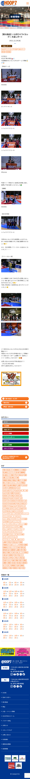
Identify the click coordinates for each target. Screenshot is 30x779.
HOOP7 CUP (19, 498)
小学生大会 (21, 557)
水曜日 (4, 485)
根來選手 (25, 563)
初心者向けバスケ (7, 472)
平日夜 (4, 560)
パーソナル (13, 529)
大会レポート (7, 46)
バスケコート (14, 482)
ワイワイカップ (9, 49)
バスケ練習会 (21, 482)
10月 (15, 591)
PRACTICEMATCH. (21, 503)
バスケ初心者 (16, 472)
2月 (15, 585)
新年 (20, 560)
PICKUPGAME (12, 503)
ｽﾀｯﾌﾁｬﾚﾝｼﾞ (11, 526)
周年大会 (23, 547)
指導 (13, 560)
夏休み (4, 552)
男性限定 (13, 565)
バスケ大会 (5, 534)
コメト (19, 516)
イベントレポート (9, 437)
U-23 (4, 511)
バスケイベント (18, 532)
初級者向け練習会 (7, 480)
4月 (4, 585)
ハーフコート (21, 529)
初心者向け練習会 (12, 485)
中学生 (9, 542)
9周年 (12, 493)
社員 (18, 565)
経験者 (22, 565)
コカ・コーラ (13, 516)
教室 (17, 560)
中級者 (20, 542)
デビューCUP (6, 529)
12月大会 (24, 485)
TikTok (19, 506)
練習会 (14, 480)
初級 (25, 475)
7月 (10, 582)
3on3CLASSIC (6, 490)
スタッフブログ (8, 448)
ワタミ (22, 539)
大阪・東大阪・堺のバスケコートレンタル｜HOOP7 (20, 662)
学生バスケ (20, 555)
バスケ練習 (23, 480)
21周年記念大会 (12, 488)
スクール (5, 526)
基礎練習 (23, 472)
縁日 (20, 568)
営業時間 (13, 550)
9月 (21, 591)
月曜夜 (9, 563)
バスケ (11, 532)
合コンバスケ (13, 547)
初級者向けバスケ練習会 (20, 470)
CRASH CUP (18, 495)
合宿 (18, 547)
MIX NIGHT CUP (22, 501)
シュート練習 (23, 524)
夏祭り (9, 552)
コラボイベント (16, 519)
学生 (15, 555)
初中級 (21, 545)
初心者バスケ (10, 470)
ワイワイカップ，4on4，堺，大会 (11, 539)
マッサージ (5, 537)
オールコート (12, 513)
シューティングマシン (8, 524)
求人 (9, 565)
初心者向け (12, 477)
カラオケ (18, 513)
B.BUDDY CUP (6, 495)
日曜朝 (4, 563)
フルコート (12, 534)
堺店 (25, 550)
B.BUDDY (17, 493)
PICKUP (5, 503)
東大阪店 (8, 52)
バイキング (5, 532)
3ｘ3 (13, 490)
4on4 (3, 49)
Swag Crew (13, 506)
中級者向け (5, 545)
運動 (18, 480)
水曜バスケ (5, 477)
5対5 (8, 493)
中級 (4, 470)
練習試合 (15, 568)
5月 (21, 582)
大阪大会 (5, 555)
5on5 (4, 493)
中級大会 (20, 475)
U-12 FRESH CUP (7, 508)
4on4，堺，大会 (23, 490)
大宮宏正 (26, 552)
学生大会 (5, 557)
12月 (4, 591)
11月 (10, 591)
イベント (5, 513)
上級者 (4, 542)
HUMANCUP (14, 501)
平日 (16, 475)
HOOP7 (12, 498)
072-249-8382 (18, 683)
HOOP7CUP (6, 501)
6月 (15, 582)
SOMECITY (5, 506)
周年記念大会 (6, 550)
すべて (6, 422)
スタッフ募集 (19, 526)
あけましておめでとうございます (15, 511)
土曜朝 (18, 550)
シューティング (16, 521)
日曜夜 (24, 560)
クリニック (5, 516)
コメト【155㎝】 (7, 519)
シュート (17, 524)
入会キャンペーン (14, 545)
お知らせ (6, 441)
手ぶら (9, 560)
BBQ (13, 495)
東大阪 (3, 52)
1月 (21, 585)
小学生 (15, 557)
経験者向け (5, 568)
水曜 (17, 477)
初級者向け (5, 547)
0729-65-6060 (18, 671)
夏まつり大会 (6, 482)
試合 (24, 568)
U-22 (14, 508)
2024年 (5, 488)
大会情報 (6, 426)
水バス (4, 565)
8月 (4, 582)
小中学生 (11, 557)
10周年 (19, 485)
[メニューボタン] (27, 3)
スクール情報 (8, 445)
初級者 (25, 545)
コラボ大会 (5, 521)
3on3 (18, 488)
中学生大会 (14, 542)
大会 (16, 49)
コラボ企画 (24, 519)
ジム (11, 521)
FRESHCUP (6, 498)
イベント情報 (8, 433)
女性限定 (11, 555)
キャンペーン (25, 513)
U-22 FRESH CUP (21, 508)
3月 (10, 585)
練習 (11, 568)
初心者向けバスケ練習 (8, 475)
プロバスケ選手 (20, 534)
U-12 (23, 506)
